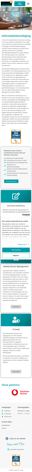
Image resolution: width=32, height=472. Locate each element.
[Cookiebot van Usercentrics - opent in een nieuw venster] (22, 215)
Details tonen (22, 244)
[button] (28, 3)
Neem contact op (11, 181)
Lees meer (16, 306)
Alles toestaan (16, 250)
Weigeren (16, 255)
